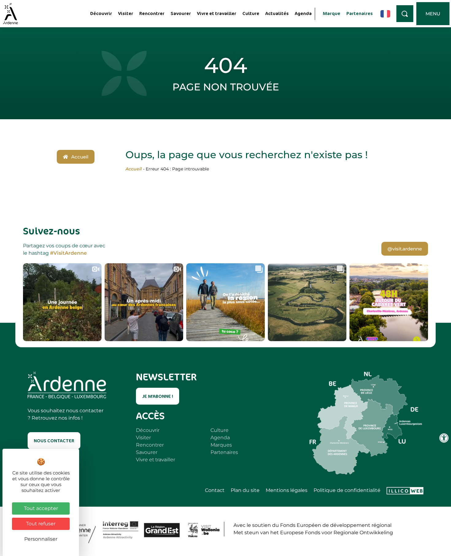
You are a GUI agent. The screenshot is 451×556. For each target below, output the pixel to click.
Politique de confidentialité (347, 490)
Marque (331, 13)
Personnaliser (40, 539)
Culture (250, 13)
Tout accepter (41, 508)
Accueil (133, 168)
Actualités (277, 13)
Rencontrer (151, 13)
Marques (221, 445)
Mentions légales (286, 490)
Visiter (125, 13)
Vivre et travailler (216, 13)
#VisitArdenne (68, 253)
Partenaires (359, 13)
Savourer (181, 13)
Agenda (303, 13)
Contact (215, 490)
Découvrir (101, 13)
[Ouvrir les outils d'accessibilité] (444, 438)
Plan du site (245, 490)
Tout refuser (41, 524)
